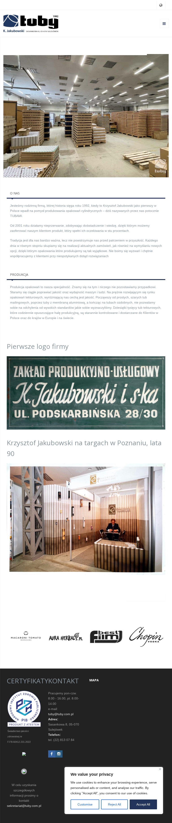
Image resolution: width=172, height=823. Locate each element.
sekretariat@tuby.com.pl (24, 806)
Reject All (114, 804)
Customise (84, 804)
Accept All (143, 804)
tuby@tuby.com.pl (60, 714)
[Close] (160, 769)
